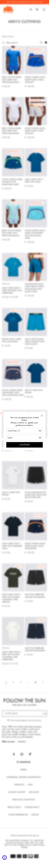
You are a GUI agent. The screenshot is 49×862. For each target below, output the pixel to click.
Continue (24, 444)
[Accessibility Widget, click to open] (4, 857)
